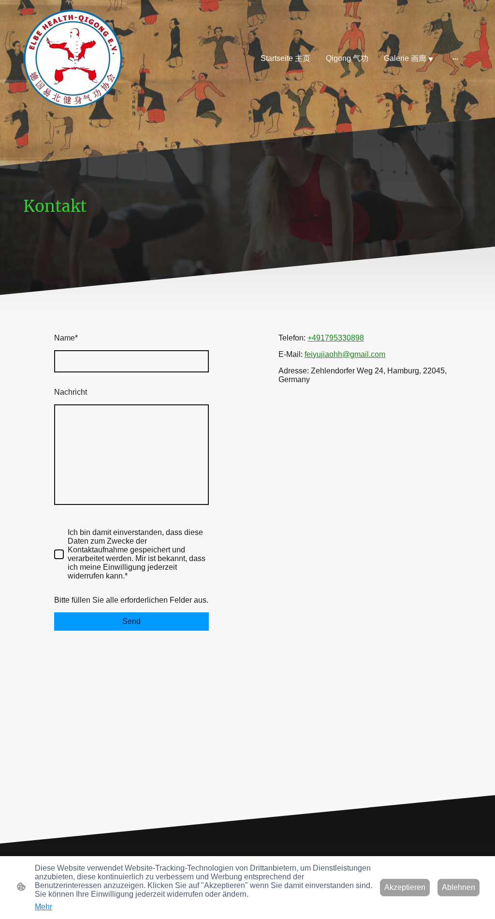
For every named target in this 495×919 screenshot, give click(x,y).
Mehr (43, 907)
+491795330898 (335, 338)
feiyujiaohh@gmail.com (345, 354)
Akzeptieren (404, 887)
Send (131, 621)
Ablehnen (458, 887)
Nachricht (70, 392)
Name (66, 338)
